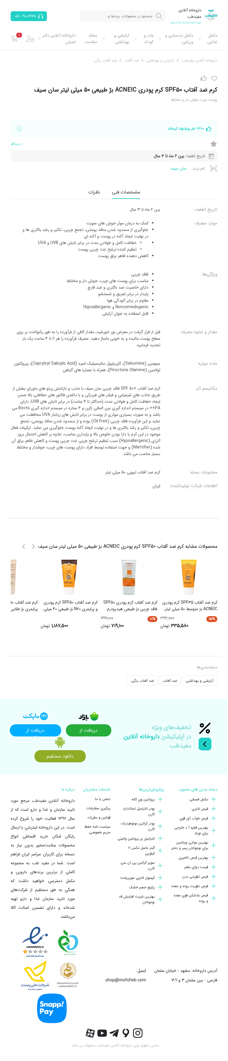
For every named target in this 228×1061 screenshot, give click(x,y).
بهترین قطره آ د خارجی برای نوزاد (191, 830)
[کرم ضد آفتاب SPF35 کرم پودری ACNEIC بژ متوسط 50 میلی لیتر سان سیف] (189, 577)
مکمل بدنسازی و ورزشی (179, 38)
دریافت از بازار (89, 731)
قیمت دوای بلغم (196, 867)
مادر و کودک (148, 38)
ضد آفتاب (170, 681)
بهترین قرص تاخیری (193, 857)
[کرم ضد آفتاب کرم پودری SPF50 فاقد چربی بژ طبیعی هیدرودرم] (129, 577)
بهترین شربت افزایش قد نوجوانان (137, 899)
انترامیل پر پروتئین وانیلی (136, 838)
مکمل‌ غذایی (212, 38)
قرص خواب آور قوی (194, 818)
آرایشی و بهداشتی (121, 38)
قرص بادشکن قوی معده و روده (191, 898)
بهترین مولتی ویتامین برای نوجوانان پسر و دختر (189, 845)
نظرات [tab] (94, 192)
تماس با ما (102, 799)
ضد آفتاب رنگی (142, 681)
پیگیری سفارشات (98, 808)
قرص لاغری (200, 809)
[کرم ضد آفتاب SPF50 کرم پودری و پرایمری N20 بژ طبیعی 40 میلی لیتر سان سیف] (69, 577)
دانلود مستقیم (60, 756)
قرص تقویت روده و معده (189, 886)
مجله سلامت (91, 38)
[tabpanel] (114, 347)
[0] (14, 39)
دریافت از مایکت (35, 731)
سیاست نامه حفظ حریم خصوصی (97, 829)
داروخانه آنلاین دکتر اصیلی (59, 38)
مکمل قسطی (198, 799)
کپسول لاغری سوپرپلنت (137, 878)
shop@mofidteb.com (125, 980)
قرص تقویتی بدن (195, 876)
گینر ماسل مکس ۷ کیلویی (141, 850)
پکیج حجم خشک (142, 887)
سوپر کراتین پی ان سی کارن (138, 865)
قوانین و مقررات (98, 817)
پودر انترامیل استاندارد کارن (139, 811)
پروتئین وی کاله (143, 799)
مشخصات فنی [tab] (126, 192)
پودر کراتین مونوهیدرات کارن (138, 826)
